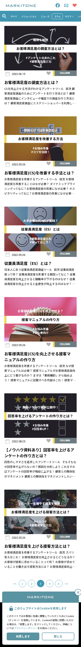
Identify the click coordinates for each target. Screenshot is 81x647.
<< (14, 584)
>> (66, 584)
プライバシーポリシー (26, 628)
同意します (23, 636)
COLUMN (65, 73)
